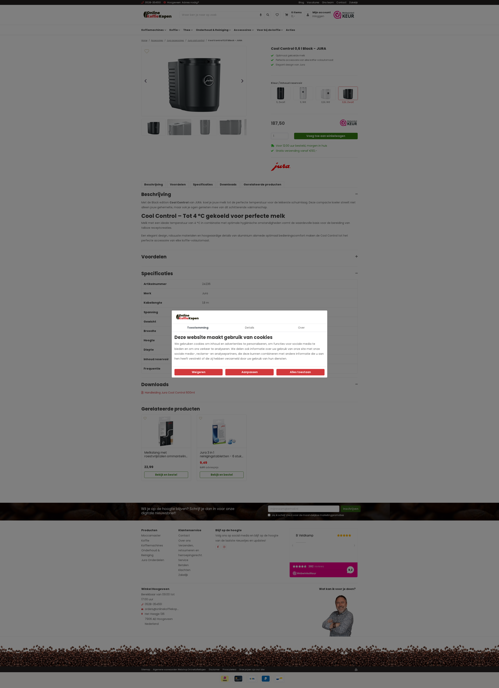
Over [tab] (301, 328)
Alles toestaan (300, 372)
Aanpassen (250, 372)
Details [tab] (249, 328)
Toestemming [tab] (197, 328)
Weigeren (198, 372)
